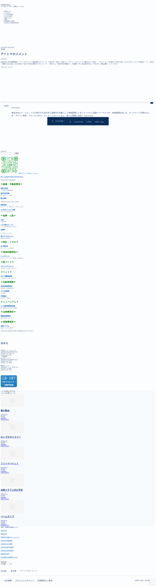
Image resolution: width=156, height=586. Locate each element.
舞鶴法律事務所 (6, 316)
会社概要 (8, 580)
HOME (4, 571)
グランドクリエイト (7, 266)
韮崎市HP (4, 534)
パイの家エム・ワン (7, 224)
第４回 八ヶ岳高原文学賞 (11, 22)
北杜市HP (4, 530)
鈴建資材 (3, 205)
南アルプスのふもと (7, 236)
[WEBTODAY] (6, 4)
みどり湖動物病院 (6, 276)
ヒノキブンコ (5, 256)
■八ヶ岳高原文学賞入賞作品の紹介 (12, 176)
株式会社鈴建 (5, 193)
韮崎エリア (7, 11)
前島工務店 (4, 188)
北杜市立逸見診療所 (7, 547)
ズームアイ (7, 13)
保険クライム (5, 326)
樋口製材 (3, 198)
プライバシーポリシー (24, 580)
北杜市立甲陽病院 (6, 540)
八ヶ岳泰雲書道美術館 (8, 306)
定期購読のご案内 (9, 21)
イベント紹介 (8, 16)
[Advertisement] (55, 80)
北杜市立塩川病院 (6, 544)
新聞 (5, 19)
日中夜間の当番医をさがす (9, 557)
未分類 (3, 49)
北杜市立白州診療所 (7, 550)
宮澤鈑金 (3, 296)
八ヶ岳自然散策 (8, 14)
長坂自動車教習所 (6, 286)
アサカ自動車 (5, 291)
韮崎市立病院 (5, 554)
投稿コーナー (8, 18)
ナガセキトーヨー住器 (8, 209)
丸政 (2, 219)
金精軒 (3, 229)
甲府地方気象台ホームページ (10, 537)
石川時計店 (4, 246)
